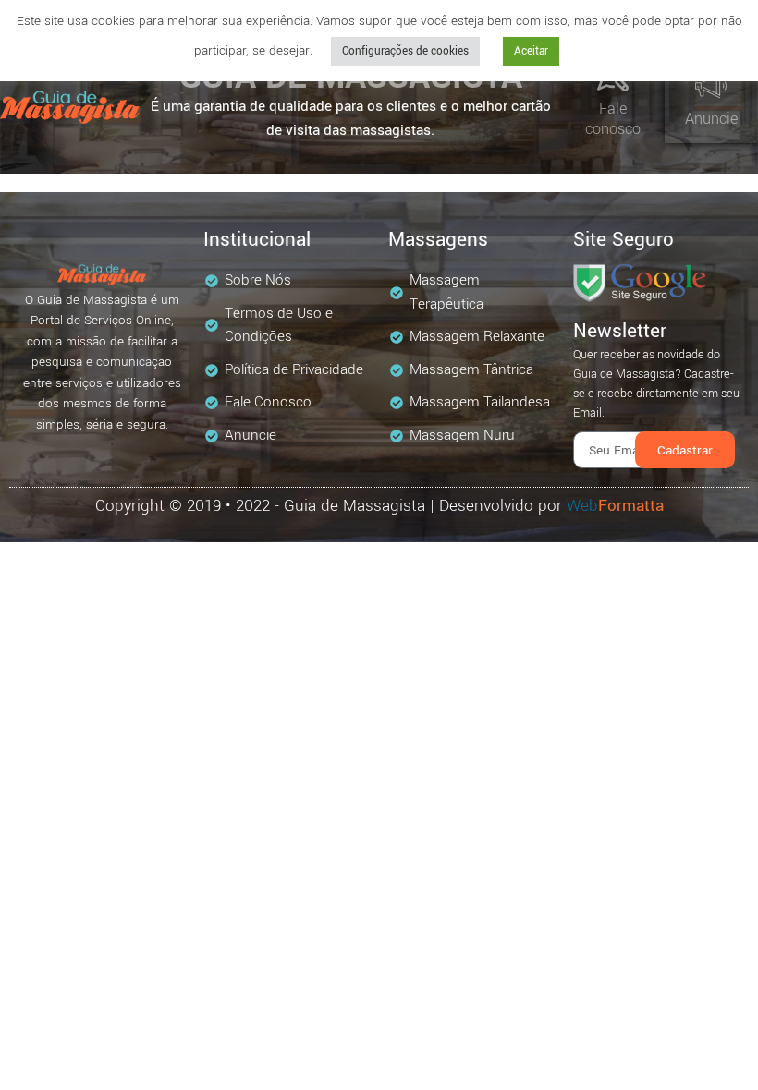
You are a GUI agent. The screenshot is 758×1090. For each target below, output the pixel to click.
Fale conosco (613, 118)
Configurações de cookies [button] (405, 51)
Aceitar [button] (531, 51)
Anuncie (711, 118)
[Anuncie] (711, 86)
